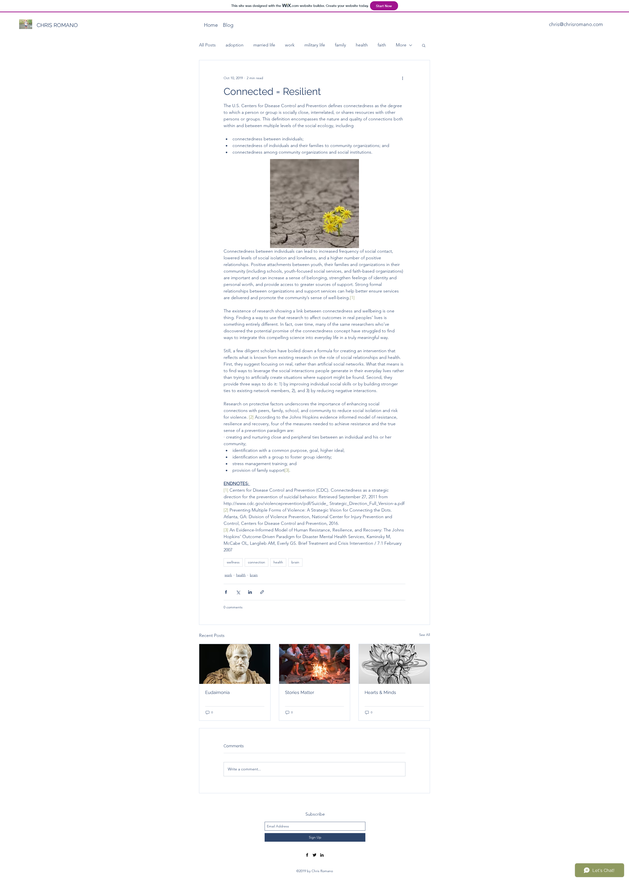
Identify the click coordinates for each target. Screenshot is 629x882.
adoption (234, 45)
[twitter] (314, 855)
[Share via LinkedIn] (250, 592)
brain (295, 562)
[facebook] (307, 855)
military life (314, 45)
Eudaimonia (217, 692)
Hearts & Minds (380, 692)
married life (264, 45)
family (340, 45)
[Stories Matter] (314, 664)
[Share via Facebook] (226, 592)
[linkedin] (321, 855)
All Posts (207, 45)
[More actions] (402, 78)
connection (256, 562)
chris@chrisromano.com (576, 24)
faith (382, 45)
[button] (423, 45)
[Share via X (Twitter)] (238, 592)
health (362, 45)
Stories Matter (299, 692)
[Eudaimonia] (234, 664)
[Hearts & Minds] (394, 664)
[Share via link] (262, 592)
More (401, 45)
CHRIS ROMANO (57, 25)
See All (424, 634)
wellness (233, 562)
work (290, 45)
